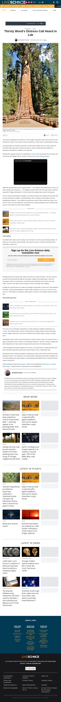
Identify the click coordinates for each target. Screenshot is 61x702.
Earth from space (17, 633)
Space (45, 6)
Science (29, 6)
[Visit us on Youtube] (26, 2)
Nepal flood (13, 10)
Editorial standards (11, 688)
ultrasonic (43, 146)
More (50, 6)
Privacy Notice (49, 264)
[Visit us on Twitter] (21, 2)
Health (23, 6)
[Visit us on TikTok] (31, 2)
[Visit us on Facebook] (19, 2)
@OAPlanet (45, 364)
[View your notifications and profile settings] (53, 2)
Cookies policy (46, 680)
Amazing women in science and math (30, 638)
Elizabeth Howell (24, 40)
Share (6, 135)
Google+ (7, 366)
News (45, 40)
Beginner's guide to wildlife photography (43, 635)
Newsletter (55, 135)
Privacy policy (28, 680)
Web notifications (29, 685)
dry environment (34, 154)
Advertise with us (10, 685)
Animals (7, 6)
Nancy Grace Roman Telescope (40, 10)
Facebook (53, 364)
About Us (44, 676)
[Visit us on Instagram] (24, 2)
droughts (46, 156)
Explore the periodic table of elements (30, 643)
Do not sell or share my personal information (49, 690)
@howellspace (21, 364)
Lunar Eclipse (24, 10)
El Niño (54, 10)
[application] (30, 171)
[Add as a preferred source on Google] (30, 668)
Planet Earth (37, 6)
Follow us (47, 135)
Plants (34, 28)
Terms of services (24, 264)
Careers (44, 685)
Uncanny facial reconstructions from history (30, 648)
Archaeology (15, 6)
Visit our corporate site (33, 663)
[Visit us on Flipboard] (29, 2)
